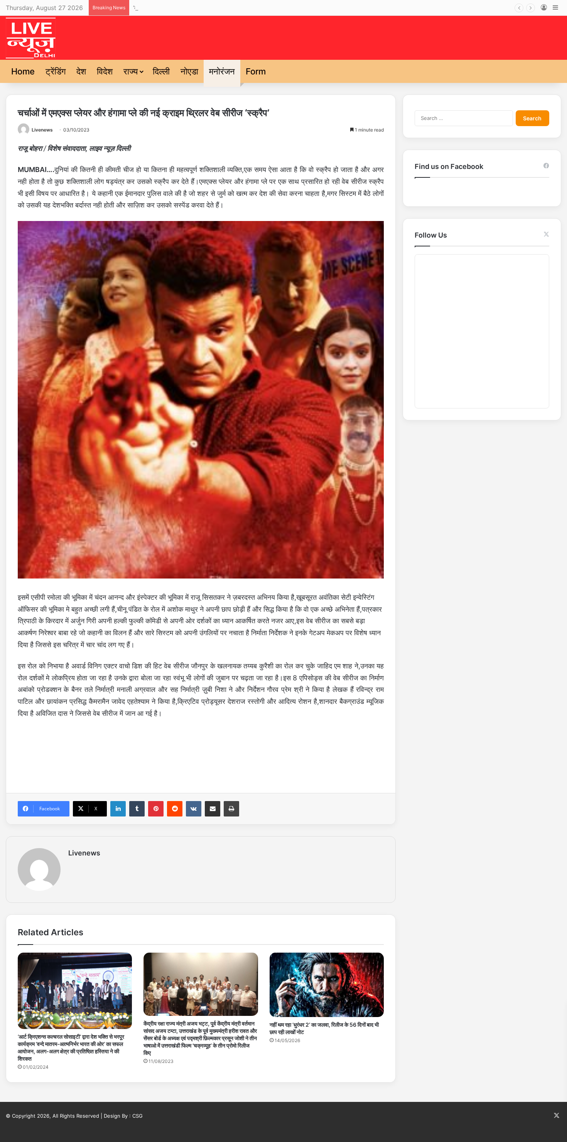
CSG (137, 1116)
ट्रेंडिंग (56, 71)
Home (23, 71)
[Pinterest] (156, 808)
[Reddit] (174, 808)
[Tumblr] (137, 808)
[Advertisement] (201, 753)
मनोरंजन (222, 71)
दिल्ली (161, 71)
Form (256, 71)
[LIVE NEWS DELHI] (31, 38)
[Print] (231, 808)
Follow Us (431, 235)
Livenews (42, 130)
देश (81, 71)
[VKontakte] (193, 808)
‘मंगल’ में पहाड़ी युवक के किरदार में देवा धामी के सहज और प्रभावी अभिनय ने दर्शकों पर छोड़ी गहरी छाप (246, 8)
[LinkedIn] (118, 808)
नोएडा (189, 71)
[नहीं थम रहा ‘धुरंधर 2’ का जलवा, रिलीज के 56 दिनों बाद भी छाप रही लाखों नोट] (327, 985)
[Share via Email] (212, 808)
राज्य (130, 71)
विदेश (105, 71)
